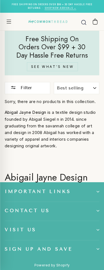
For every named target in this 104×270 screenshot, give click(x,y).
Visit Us (20, 229)
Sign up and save (39, 249)
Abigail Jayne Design (25, 112)
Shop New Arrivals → (60, 8)
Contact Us (27, 210)
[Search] (84, 21)
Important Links (38, 191)
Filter (25, 87)
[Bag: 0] (95, 21)
